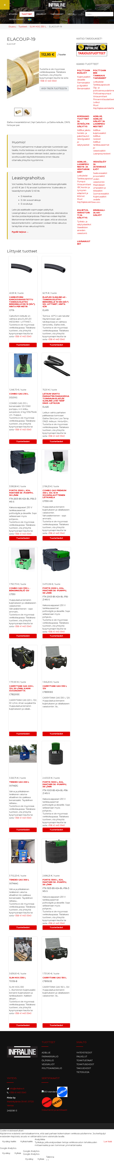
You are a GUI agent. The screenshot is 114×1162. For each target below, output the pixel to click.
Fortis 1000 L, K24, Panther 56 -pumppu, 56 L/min (55, 784)
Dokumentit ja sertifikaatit (54, 1110)
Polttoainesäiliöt (83, 71)
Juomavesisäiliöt (101, 193)
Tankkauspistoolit (101, 85)
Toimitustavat (84, 1060)
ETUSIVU (13, 14)
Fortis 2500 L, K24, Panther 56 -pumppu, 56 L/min (21, 492)
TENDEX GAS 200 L (19, 782)
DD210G (13, 397)
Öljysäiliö (48, 1060)
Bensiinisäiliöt (83, 88)
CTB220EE (14, 694)
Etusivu (12, 26)
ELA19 (46, 310)
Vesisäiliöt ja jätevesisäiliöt (99, 166)
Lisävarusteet (83, 242)
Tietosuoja (82, 1072)
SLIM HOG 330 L (38, 26)
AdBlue (46, 1052)
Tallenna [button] (50, 1157)
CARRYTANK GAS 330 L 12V (55, 687)
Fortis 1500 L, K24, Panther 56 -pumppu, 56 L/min (55, 882)
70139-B (13, 981)
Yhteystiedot (84, 1052)
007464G (13, 883)
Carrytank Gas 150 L (55, 977)
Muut (95, 105)
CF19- (12, 310)
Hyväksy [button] (6, 1153)
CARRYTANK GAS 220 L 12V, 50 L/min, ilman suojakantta (21, 688)
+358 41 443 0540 (48, 81)
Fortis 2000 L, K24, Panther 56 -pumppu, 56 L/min (55, 590)
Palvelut (81, 1056)
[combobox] (99, 14)
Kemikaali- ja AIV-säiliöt (99, 212)
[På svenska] (30, 19)
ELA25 (46, 407)
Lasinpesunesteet (102, 153)
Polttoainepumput (102, 93)
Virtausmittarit (100, 96)
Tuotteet (22, 26)
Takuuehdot (83, 1068)
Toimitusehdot (85, 1064)
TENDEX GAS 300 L (19, 880)
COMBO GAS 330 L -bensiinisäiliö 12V (19, 589)
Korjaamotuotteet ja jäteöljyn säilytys (83, 121)
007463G (13, 786)
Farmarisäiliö (50, 1056)
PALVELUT (41, 14)
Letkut (96, 102)
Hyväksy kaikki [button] (9, 1141)
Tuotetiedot (23, 345)
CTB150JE (47, 981)
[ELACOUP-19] (23, 74)
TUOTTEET (27, 14)
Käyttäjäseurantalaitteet (88, 202)
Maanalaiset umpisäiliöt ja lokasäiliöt (99, 188)
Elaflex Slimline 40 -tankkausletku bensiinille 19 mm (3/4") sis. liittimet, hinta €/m (55, 302)
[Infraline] (57, 4)
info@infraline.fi (17, 1088)
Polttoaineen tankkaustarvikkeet (99, 74)
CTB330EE (48, 692)
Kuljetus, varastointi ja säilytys (83, 214)
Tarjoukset (57, 14)
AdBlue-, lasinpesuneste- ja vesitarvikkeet (83, 167)
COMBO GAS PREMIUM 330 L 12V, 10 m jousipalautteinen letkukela (54, 494)
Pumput (81, 181)
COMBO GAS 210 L (19, 394)
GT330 (12, 594)
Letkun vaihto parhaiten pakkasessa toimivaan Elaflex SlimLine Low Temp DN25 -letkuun (56, 398)
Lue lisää (108, 1141)
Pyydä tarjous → (20, 232)
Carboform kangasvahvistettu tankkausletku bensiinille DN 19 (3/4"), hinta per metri (22, 302)
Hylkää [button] (17, 1153)
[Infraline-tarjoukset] (91, 49)
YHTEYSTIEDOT (16, 19)
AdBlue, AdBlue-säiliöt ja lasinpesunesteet (99, 121)
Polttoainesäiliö (52, 1068)
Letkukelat (98, 82)
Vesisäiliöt (48, 1064)
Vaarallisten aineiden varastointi (82, 230)
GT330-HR (48, 501)
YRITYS (71, 14)
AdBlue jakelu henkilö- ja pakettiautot (83, 133)
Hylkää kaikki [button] (26, 1141)
